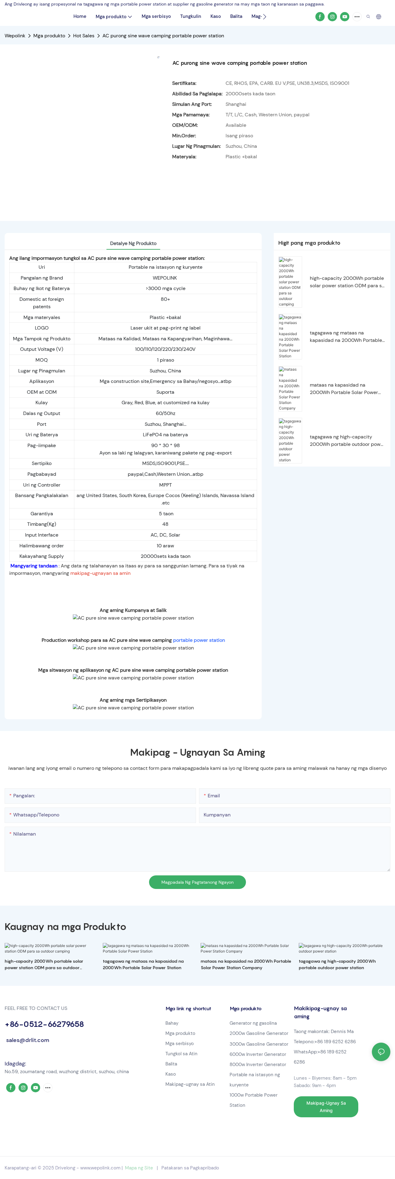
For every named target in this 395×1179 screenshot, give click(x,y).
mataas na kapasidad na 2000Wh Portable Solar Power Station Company (344, 389)
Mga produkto (49, 35)
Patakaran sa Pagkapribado (190, 1168)
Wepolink (15, 35)
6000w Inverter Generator (258, 1054)
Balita (171, 1064)
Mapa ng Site (139, 1168)
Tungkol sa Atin (181, 1054)
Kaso (170, 1074)
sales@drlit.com (27, 1040)
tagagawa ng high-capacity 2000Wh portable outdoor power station (347, 441)
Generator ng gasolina (253, 1023)
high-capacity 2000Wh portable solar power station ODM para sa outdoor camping (347, 282)
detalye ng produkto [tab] (133, 243)
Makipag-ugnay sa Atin (190, 1084)
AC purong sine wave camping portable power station (163, 35)
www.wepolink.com (100, 1168)
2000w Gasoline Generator (259, 1033)
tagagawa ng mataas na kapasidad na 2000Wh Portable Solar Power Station (346, 337)
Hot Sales (83, 35)
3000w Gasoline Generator (259, 1044)
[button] (264, 16)
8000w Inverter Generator (258, 1064)
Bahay (171, 1023)
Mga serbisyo (179, 1043)
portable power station (199, 640)
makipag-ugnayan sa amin (100, 573)
